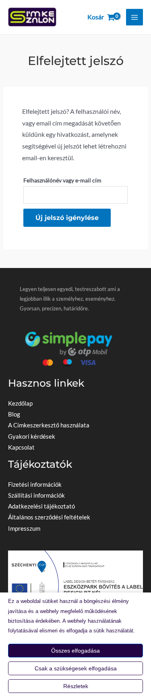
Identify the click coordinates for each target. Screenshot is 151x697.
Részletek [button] (75, 686)
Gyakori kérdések (31, 436)
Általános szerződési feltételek (49, 517)
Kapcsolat (21, 447)
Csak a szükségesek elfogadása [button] (76, 668)
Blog (14, 414)
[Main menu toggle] (134, 17)
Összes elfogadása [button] (75, 650)
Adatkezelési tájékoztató (41, 506)
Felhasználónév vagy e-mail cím (75, 180)
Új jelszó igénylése (67, 218)
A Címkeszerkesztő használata (48, 425)
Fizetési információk (35, 484)
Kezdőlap (20, 403)
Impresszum (24, 528)
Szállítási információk (36, 495)
